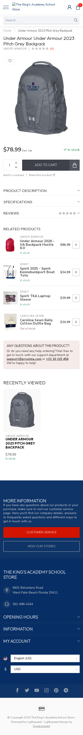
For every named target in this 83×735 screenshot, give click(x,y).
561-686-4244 (23, 604)
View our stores (41, 546)
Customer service (42, 532)
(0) (52, 48)
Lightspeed (34, 722)
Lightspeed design (56, 722)
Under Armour (15, 49)
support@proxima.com (24, 359)
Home (7, 31)
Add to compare (13, 175)
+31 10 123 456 (57, 359)
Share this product (40, 175)
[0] (78, 7)
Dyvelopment (41, 726)
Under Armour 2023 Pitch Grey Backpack (45, 31)
